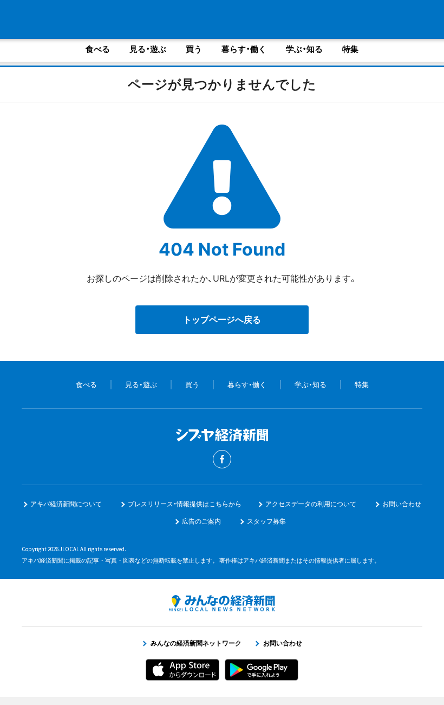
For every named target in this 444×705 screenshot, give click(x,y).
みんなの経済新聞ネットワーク (222, 603)
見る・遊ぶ (147, 49)
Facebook (222, 459)
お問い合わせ (401, 504)
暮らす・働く (243, 49)
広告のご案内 (201, 521)
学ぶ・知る (304, 49)
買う (194, 49)
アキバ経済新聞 (106, 19)
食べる (98, 49)
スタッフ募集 (266, 521)
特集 (350, 49)
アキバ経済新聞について (66, 504)
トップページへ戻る (222, 319)
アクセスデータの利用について (310, 504)
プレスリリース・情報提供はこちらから (184, 504)
